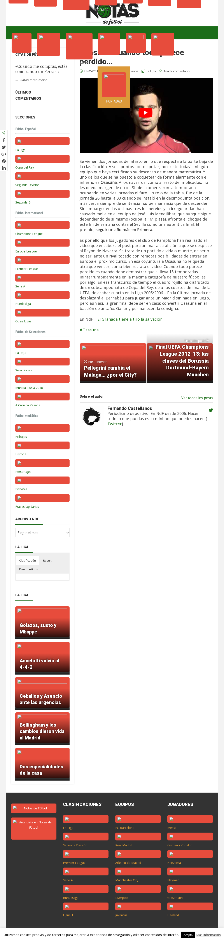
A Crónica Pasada (27, 405)
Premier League (26, 269)
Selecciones (23, 370)
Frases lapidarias (27, 506)
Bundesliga (23, 304)
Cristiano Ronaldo (179, 845)
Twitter (114, 423)
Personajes (23, 472)
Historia (20, 454)
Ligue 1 (68, 915)
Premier (109, 59)
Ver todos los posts (197, 397)
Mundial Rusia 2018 (29, 388)
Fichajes (49, 60)
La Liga (21, 57)
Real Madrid (123, 845)
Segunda (163, 60)
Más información (208, 934)
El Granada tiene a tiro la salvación (130, 319)
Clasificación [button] (27, 560)
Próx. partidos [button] (28, 569)
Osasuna (90, 329)
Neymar (173, 880)
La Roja (20, 353)
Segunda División (27, 185)
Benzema (174, 863)
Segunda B (23, 202)
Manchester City (126, 880)
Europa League (26, 251)
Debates (21, 489)
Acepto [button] (188, 935)
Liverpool (121, 898)
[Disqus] (144, 503)
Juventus (121, 915)
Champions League (29, 234)
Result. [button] (47, 560)
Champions (79, 64)
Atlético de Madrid (128, 863)
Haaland (173, 915)
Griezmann (175, 898)
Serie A (135, 57)
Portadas (114, 101)
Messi (171, 828)
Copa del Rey (24, 167)
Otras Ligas (23, 321)
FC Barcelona (124, 828)
